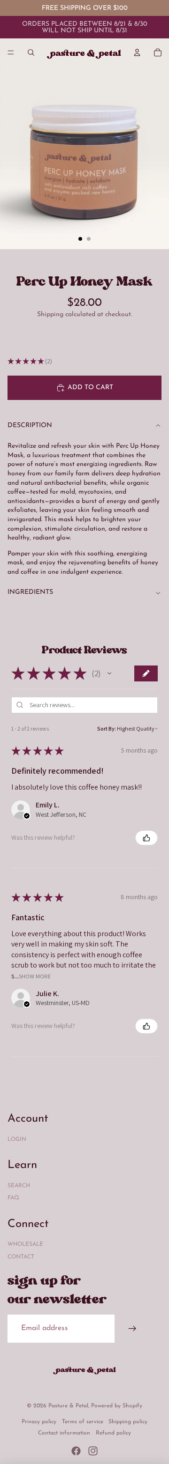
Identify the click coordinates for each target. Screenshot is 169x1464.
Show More (35, 975)
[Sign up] (132, 1329)
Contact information (64, 1433)
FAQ (13, 1198)
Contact (21, 1257)
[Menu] (11, 52)
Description (30, 425)
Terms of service (82, 1422)
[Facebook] (76, 1451)
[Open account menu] (137, 52)
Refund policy (113, 1433)
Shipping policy (127, 1422)
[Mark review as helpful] (146, 837)
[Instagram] (93, 1451)
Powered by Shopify (116, 1406)
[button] (109, 673)
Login (17, 1139)
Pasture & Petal (68, 1406)
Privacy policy (39, 1422)
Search (19, 1186)
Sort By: (106, 728)
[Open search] (31, 52)
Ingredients (30, 592)
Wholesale (25, 1244)
